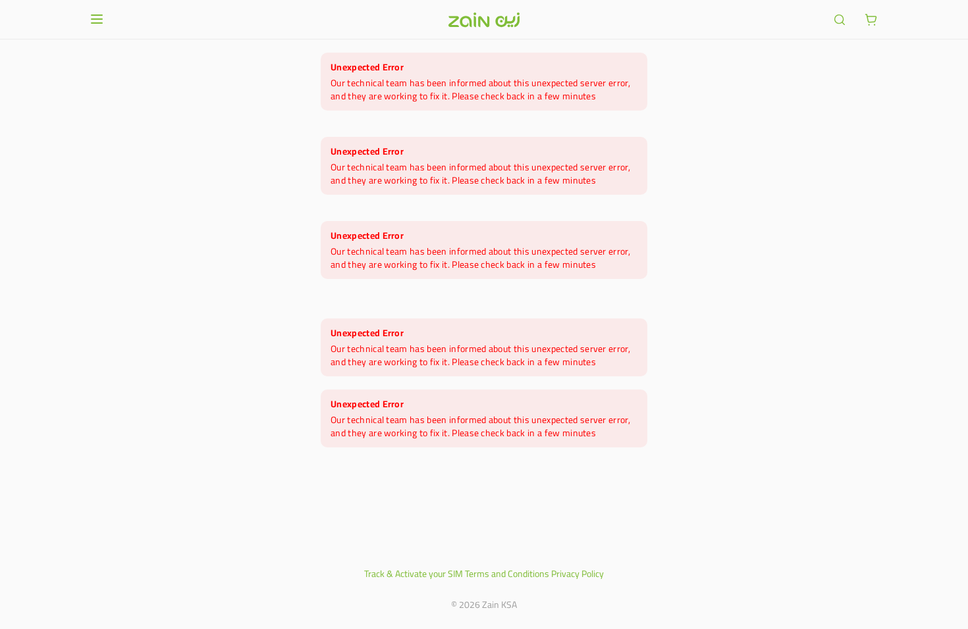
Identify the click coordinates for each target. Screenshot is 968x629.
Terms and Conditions (507, 573)
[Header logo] (484, 20)
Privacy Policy (577, 573)
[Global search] (839, 20)
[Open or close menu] (97, 19)
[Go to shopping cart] (871, 20)
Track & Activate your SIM (413, 573)
